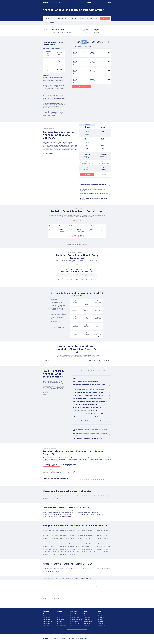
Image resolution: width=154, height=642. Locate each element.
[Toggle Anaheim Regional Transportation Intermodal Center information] (109, 480)
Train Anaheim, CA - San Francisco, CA (68, 546)
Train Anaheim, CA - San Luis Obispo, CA (52, 535)
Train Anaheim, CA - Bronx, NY (49, 541)
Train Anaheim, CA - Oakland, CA (84, 549)
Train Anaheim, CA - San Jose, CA (84, 551)
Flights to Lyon (73, 615)
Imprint (56, 638)
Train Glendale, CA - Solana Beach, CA (68, 533)
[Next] (108, 42)
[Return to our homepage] (46, 2)
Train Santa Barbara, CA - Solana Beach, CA (103, 541)
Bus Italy (59, 617)
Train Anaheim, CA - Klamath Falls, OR (68, 530)
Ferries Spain (87, 617)
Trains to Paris (46, 615)
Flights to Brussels (74, 617)
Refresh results (76, 220)
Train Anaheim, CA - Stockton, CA (67, 554)
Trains (51, 2)
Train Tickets (46, 611)
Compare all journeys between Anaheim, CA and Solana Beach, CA (58, 514)
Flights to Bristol (74, 621)
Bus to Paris (59, 621)
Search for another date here (77, 236)
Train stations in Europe (103, 613)
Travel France (101, 621)
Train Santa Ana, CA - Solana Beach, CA (51, 533)
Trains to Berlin (46, 619)
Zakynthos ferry (88, 621)
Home (44, 578)
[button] (74, 18)
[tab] (77, 46)
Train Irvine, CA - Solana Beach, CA (67, 541)
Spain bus (59, 613)
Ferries (63, 2)
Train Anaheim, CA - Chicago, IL (101, 538)
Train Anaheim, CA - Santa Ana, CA (84, 530)
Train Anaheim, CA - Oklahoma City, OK (68, 543)
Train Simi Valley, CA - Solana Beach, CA (103, 533)
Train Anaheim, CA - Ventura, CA (50, 549)
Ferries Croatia (87, 615)
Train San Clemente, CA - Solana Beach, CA (86, 538)
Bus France (59, 615)
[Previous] (59, 270)
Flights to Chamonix (75, 613)
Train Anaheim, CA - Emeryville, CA (67, 549)
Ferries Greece (87, 613)
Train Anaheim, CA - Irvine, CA (49, 543)
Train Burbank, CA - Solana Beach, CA (102, 530)
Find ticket (48, 55)
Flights (59, 2)
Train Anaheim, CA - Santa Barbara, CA (51, 498)
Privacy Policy (71, 638)
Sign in (109, 2)
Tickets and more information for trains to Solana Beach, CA (57, 516)
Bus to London (60, 619)
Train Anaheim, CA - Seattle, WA (84, 546)
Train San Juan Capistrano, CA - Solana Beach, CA (105, 546)
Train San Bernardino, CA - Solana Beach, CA (104, 551)
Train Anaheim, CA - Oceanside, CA (85, 496)
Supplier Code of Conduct (81, 638)
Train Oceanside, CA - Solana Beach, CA (68, 538)
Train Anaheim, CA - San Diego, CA (50, 496)
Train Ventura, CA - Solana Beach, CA (85, 535)
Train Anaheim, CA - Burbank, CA (84, 543)
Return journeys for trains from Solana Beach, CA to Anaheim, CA (58, 512)
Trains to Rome (46, 613)
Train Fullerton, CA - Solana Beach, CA (51, 538)
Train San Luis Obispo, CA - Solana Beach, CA (53, 551)
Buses (55, 2)
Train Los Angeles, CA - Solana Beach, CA (103, 549)
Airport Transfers (102, 615)
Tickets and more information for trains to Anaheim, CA (90, 514)
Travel (99, 611)
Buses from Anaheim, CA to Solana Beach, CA (87, 512)
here (87, 244)
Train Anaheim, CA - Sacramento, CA (102, 543)
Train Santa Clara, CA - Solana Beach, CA (69, 551)
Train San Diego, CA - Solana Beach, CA (85, 541)
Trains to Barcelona (47, 621)
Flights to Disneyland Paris (76, 619)
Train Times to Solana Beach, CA (66, 578)
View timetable (48, 70)
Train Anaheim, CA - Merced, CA (101, 535)
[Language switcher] (89, 2)
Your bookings (97, 2)
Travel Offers (101, 617)
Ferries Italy (87, 619)
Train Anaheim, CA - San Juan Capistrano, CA (104, 496)
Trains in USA (54, 578)
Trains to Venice (47, 617)
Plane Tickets (73, 611)
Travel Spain (101, 619)
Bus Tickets (59, 611)
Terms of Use (63, 638)
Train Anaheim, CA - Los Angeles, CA (68, 496)
